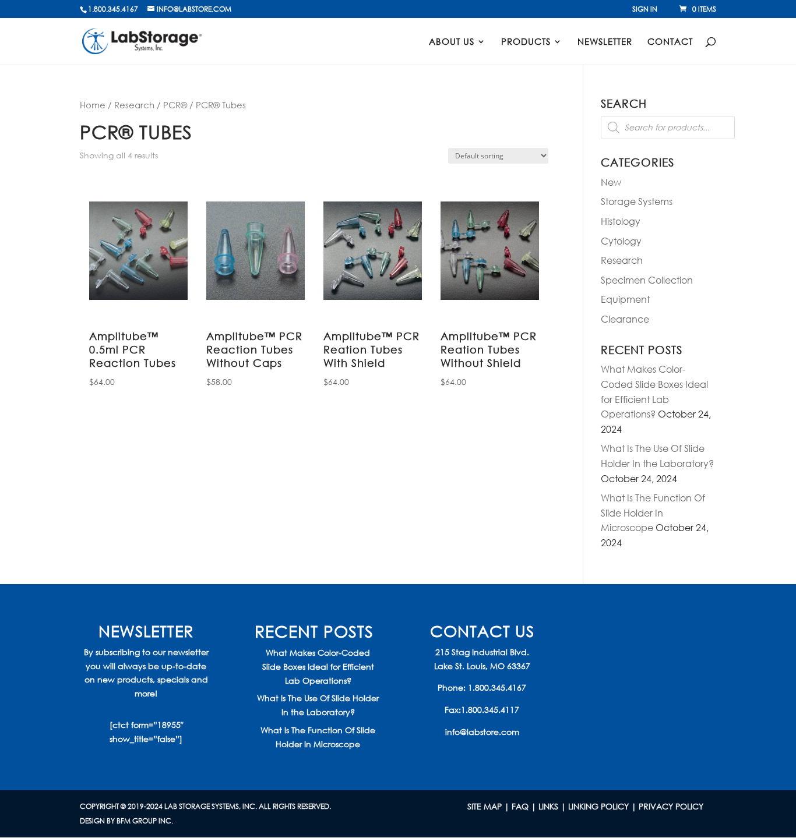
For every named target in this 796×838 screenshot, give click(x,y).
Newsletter (604, 42)
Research (134, 105)
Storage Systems (636, 201)
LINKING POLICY (598, 806)
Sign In (644, 10)
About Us (451, 42)
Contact (670, 42)
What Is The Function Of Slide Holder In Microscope (653, 512)
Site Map (484, 806)
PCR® (175, 105)
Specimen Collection (647, 280)
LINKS (548, 806)
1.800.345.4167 (497, 687)
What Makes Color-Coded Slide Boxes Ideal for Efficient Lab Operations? (318, 666)
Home (92, 105)
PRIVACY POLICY (671, 806)
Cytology (621, 241)
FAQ (520, 806)
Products (526, 42)
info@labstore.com (482, 731)
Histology (620, 221)
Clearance (625, 319)
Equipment (625, 299)
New (611, 182)
